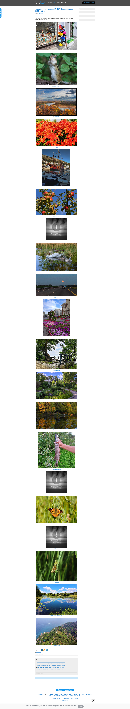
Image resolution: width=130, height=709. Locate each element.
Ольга (57, 336)
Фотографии (49, 2)
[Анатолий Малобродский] (56, 467)
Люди (66, 2)
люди (61, 694)
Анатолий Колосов (57, 50)
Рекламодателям (66, 698)
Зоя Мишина (57, 582)
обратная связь (67, 694)
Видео (58, 2)
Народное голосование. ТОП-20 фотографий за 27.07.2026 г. (51, 662)
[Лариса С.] (56, 547)
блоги (46, 694)
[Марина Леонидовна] (56, 239)
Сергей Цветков (57, 399)
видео (51, 694)
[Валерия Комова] (56, 369)
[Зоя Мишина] (56, 580)
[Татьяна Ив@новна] (56, 185)
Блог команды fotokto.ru (56, 698)
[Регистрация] (0, 17)
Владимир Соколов (56, 645)
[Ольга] (56, 335)
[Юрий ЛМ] (56, 295)
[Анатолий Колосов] (56, 49)
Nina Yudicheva (56, 216)
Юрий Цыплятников (56, 429)
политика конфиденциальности (61, 695)
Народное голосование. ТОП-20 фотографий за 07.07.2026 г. (51, 663)
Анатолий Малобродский (57, 469)
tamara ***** (57, 271)
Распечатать (38, 652)
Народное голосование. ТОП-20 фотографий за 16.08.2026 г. (51, 670)
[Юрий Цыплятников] (56, 428)
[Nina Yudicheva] (56, 215)
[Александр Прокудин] (56, 522)
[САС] (56, 492)
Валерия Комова (57, 370)
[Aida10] (56, 146)
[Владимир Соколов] (56, 644)
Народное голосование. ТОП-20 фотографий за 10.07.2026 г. (51, 667)
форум (56, 694)
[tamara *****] (56, 270)
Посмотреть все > (39, 673)
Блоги (54, 2)
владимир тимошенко (56, 86)
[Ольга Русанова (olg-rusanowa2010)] (56, 614)
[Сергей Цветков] (56, 398)
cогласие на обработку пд (75, 695)
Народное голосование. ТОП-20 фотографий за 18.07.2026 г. (51, 669)
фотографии (40, 694)
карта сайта (81, 694)
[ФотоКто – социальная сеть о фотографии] (40, 2)
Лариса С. (56, 548)
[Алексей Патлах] (56, 115)
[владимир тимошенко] (56, 84)
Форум (62, 2)
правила (75, 694)
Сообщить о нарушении (39, 653)
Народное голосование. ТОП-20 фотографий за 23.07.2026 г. (51, 665)
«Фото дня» (41, 13)
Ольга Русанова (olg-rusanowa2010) (57, 615)
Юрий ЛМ (56, 297)
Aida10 (57, 147)
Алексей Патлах (57, 116)
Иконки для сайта (74, 698)
